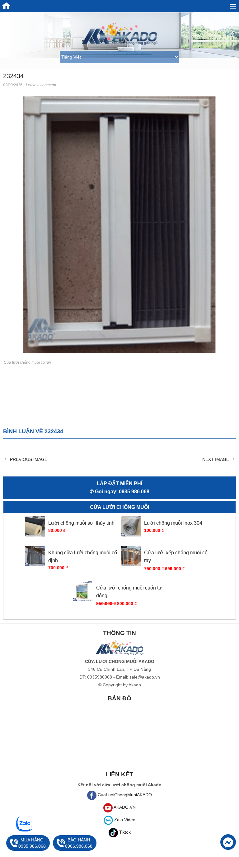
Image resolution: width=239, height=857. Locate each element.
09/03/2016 (12, 85)
